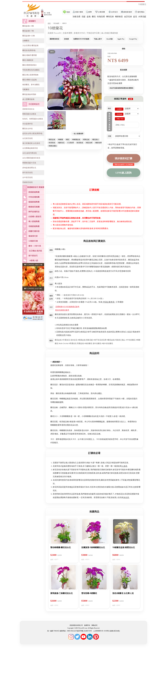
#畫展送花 (61, 143)
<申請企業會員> (108, 302)
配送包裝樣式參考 (62, 310)
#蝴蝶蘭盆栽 (76, 139)
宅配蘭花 (25, 89)
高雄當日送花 (27, 182)
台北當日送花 (27, 138)
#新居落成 (52, 143)
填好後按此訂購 (123, 158)
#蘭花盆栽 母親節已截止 (116, 340)
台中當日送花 (27, 177)
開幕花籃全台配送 (29, 114)
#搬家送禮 (98, 143)
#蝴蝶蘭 (60, 139)
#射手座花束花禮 (99, 340)
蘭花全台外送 (27, 129)
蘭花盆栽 (58, 340)
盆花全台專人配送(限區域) (32, 133)
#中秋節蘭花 (130, 340)
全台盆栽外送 (27, 124)
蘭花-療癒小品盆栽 (29, 80)
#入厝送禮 (70, 143)
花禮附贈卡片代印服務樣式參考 (67, 307)
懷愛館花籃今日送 (29, 163)
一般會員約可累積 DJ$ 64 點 (73, 295)
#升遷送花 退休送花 (69, 340)
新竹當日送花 (27, 172)
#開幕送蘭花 (53, 146)
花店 (49, 23)
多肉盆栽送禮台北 (29, 168)
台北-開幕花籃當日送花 (31, 158)
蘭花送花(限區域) (29, 50)
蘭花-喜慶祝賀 (27, 60)
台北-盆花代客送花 (29, 153)
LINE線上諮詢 (124, 172)
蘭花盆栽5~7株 (28, 31)
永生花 (126, 497)
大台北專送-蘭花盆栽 (30, 45)
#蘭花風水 (95, 139)
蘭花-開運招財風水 (29, 65)
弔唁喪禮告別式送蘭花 (30, 70)
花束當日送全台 (28, 109)
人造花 (124, 466)
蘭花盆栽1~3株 (28, 26)
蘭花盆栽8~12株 (28, 36)
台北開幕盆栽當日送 (30, 148)
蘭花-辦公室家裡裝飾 (30, 75)
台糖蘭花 (25, 41)
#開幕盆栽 (86, 139)
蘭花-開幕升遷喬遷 (29, 55)
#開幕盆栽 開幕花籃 (85, 340)
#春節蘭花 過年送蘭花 (92, 343)
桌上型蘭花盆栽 (28, 99)
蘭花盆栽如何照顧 (29, 94)
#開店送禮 (89, 143)
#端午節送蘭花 (107, 343)
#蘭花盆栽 (52, 139)
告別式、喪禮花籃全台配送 (32, 119)
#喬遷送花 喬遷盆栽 (76, 343)
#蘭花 (67, 139)
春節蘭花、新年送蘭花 (30, 85)
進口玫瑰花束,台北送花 (31, 143)
